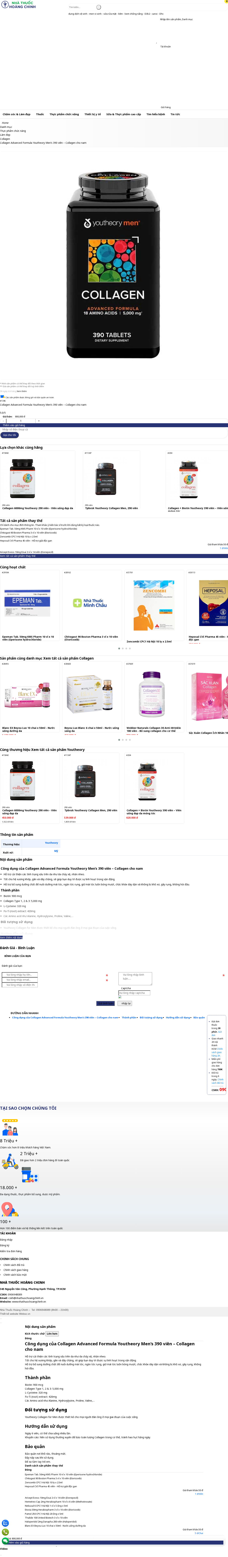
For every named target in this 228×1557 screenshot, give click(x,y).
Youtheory (51, 842)
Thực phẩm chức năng (64, 114)
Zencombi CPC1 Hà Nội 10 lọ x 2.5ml (19, 536)
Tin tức (175, 114)
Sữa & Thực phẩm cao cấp (123, 114)
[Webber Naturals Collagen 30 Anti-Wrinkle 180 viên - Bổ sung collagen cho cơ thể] (151, 694)
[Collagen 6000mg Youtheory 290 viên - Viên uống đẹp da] (23, 479)
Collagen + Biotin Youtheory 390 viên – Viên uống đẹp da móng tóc (154, 812)
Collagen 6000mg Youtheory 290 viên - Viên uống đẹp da (37, 508)
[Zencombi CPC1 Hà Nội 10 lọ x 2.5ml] (154, 605)
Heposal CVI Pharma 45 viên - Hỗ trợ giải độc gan (26, 540)
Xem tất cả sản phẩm (69, 658)
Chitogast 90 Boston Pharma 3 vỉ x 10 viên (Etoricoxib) (28, 532)
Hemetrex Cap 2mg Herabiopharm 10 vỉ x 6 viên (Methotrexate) (58, 1501)
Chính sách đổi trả (14, 1265)
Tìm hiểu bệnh (155, 114)
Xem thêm (22, 391)
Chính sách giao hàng (16, 1270)
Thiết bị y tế (92, 114)
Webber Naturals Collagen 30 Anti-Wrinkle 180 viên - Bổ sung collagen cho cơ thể (154, 730)
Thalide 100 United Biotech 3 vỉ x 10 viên (46, 1517)
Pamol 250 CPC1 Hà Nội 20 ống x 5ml (44, 1513)
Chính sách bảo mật (15, 1274)
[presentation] (5, 610)
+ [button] (39, 421)
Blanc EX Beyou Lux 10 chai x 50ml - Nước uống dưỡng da (28, 730)
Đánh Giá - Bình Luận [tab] (17, 948)
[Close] (1, 1318)
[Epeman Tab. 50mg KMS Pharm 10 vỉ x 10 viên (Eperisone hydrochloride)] (27, 603)
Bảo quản (199, 1017)
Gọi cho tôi (9, 435)
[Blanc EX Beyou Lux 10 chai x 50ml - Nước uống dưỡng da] (27, 694)
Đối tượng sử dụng (151, 1017)
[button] (157, 19)
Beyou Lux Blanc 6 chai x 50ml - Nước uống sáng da (91, 730)
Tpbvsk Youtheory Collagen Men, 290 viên (111, 508)
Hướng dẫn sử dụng (178, 1017)
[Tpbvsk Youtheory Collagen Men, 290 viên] (106, 479)
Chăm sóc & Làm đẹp (16, 114)
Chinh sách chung (14, 1259)
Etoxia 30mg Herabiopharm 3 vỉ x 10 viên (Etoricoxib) (52, 1509)
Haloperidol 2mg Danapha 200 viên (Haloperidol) (51, 1521)
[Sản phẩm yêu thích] (157, 41)
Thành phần (129, 1017)
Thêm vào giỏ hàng (13, 425)
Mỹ (56, 851)
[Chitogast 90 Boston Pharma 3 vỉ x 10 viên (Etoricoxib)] (89, 603)
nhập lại (126, 1003)
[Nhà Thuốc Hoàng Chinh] (18, 8)
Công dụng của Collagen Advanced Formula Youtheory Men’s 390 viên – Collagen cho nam (65, 1017)
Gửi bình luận (105, 1003)
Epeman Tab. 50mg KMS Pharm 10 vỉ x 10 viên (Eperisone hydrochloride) (38, 528)
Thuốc (40, 114)
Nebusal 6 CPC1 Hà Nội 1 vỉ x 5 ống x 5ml (46, 1505)
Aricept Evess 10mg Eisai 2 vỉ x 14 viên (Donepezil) (26, 552)
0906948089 (43, 1309)
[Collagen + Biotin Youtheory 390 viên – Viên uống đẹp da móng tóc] (188, 479)
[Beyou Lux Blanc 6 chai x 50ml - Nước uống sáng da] (89, 694)
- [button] (3, 421)
